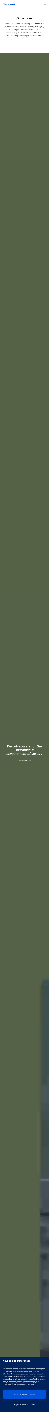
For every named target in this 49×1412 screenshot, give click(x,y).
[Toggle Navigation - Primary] (44, 4)
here (32, 1384)
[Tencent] (9, 4)
